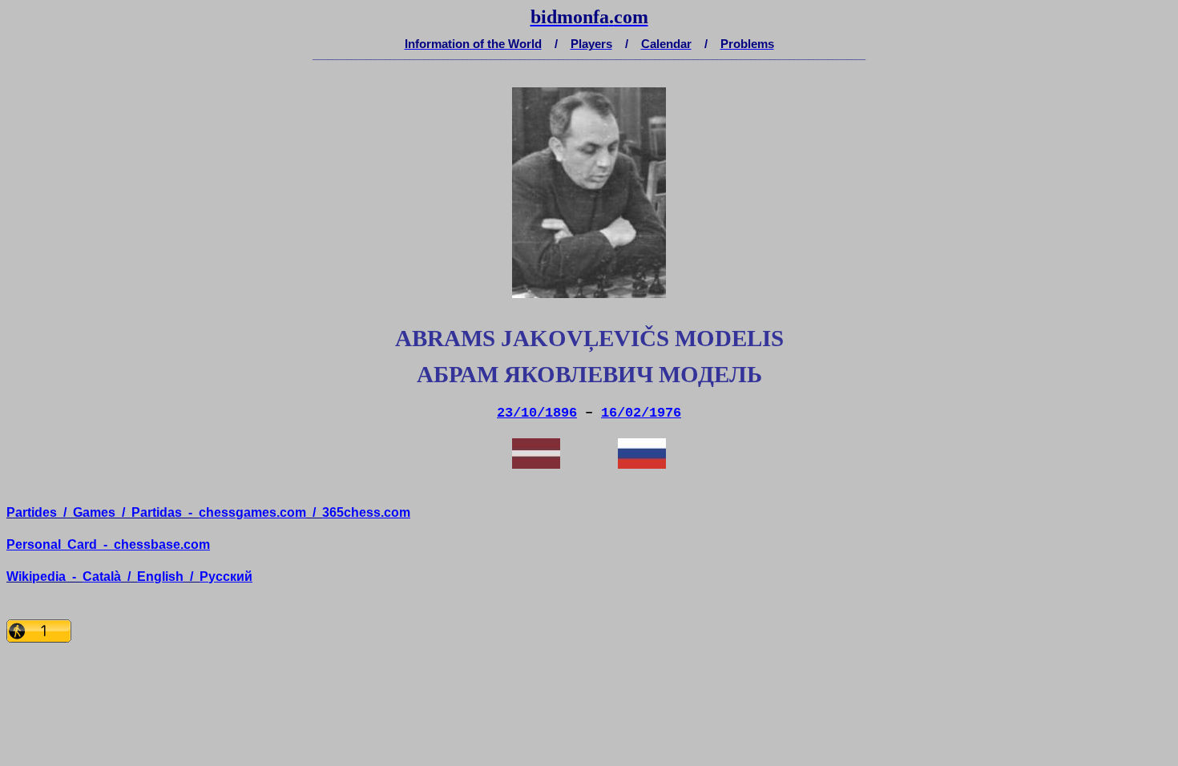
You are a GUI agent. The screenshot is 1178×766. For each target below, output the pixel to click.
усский (226, 576)
